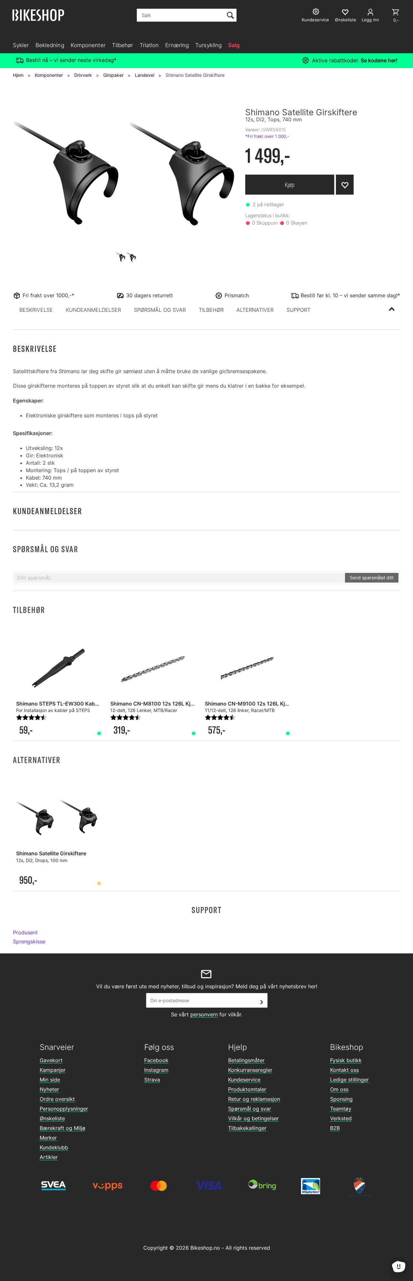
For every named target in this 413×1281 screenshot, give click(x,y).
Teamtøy (340, 1108)
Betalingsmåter (246, 1060)
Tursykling (208, 45)
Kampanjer (52, 1070)
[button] (36, 310)
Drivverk (83, 75)
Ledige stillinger (349, 1079)
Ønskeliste (52, 1118)
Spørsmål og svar (249, 1108)
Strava (152, 1079)
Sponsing (341, 1099)
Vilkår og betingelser (253, 1118)
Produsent (25, 932)
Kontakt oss (344, 1070)
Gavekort (51, 1060)
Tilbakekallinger (247, 1128)
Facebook (156, 1060)
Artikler (49, 1157)
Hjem (18, 75)
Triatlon (149, 45)
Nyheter (49, 1089)
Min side (50, 1079)
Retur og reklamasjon (254, 1099)
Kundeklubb (54, 1147)
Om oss (339, 1089)
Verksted (341, 1118)
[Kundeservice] (317, 12)
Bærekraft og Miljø (63, 1128)
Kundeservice (244, 1079)
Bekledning (49, 45)
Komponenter (88, 45)
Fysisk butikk (346, 1060)
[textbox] (179, 577)
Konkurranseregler (250, 1070)
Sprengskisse (29, 941)
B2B (335, 1128)
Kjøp (290, 184)
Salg (234, 45)
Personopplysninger (64, 1108)
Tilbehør (122, 45)
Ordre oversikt (57, 1099)
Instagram (156, 1070)
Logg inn (370, 19)
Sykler (21, 45)
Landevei (144, 75)
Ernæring (177, 45)
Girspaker (113, 75)
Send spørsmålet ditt (372, 577)
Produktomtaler (247, 1089)
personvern (204, 1014)
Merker (48, 1137)
